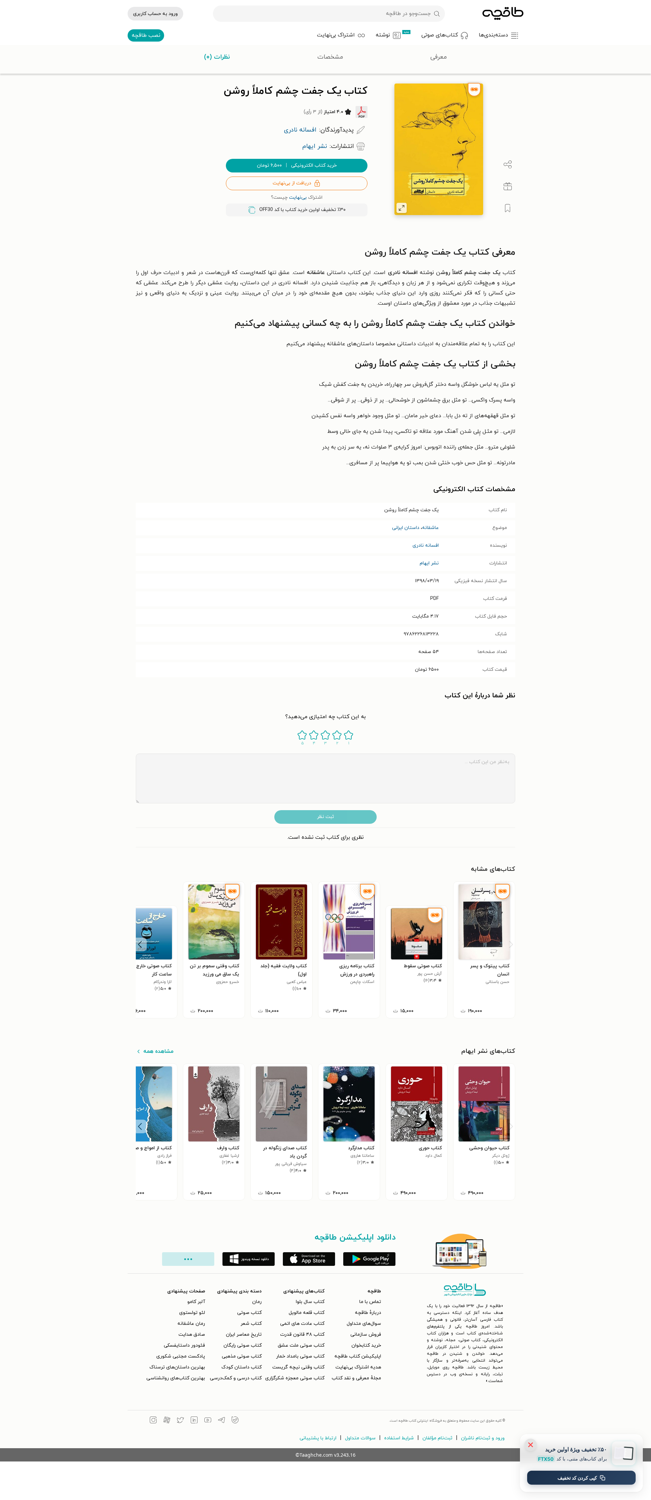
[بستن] (530, 1445)
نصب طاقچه (146, 35)
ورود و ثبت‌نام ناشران (483, 1438)
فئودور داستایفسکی (184, 1345)
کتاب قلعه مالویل (306, 1312)
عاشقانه (430, 528)
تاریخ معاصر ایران (244, 1334)
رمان (257, 1302)
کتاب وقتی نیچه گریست (298, 1367)
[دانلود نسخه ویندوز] (248, 1259)
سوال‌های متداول (364, 1323)
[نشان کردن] (507, 208)
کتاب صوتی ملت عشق (301, 1345)
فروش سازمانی (365, 1334)
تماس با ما (370, 1302)
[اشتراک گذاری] (507, 164)
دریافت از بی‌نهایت (292, 183)
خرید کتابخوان (366, 1345)
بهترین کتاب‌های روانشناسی (175, 1378)
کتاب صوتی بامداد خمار (300, 1356)
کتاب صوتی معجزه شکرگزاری (294, 1378)
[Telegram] (221, 1420)
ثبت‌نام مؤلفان (437, 1438)
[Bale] (235, 1420)
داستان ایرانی (405, 528)
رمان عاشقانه (191, 1323)
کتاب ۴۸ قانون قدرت (302, 1334)
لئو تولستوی (192, 1312)
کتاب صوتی (249, 1312)
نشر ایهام (429, 563)
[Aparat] (167, 1420)
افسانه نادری (426, 545)
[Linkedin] (194, 1420)
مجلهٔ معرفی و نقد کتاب (356, 1378)
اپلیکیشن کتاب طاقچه (357, 1356)
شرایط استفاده (399, 1438)
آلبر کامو (196, 1302)
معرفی (438, 57)
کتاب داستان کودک (241, 1367)
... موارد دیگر (188, 1259)
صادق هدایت (191, 1334)
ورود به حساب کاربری (155, 14)
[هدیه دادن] (507, 186)
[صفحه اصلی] (502, 13)
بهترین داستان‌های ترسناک (177, 1367)
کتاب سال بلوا (310, 1302)
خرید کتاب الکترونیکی (297, 165)
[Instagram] (153, 1420)
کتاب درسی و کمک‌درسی (236, 1378)
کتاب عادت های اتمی (302, 1323)
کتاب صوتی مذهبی (242, 1356)
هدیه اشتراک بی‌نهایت (358, 1367)
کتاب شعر (251, 1323)
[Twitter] (180, 1420)
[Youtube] (208, 1420)
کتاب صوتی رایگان (242, 1345)
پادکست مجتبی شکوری (180, 1356)
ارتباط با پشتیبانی (318, 1438)
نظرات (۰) (217, 57)
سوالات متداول (360, 1438)
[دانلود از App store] (309, 1259)
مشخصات (330, 57)
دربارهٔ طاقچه (368, 1312)
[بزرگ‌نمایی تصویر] (401, 208)
